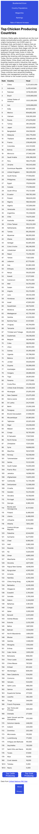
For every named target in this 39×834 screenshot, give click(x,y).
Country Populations (19, 8)
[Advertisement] (19, 813)
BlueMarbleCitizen (19, 3)
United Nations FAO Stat (18, 781)
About (19, 787)
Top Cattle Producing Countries (10, 775)
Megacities (19, 13)
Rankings (19, 18)
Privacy (19, 791)
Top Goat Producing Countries (28, 775)
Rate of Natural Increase (19, 23)
